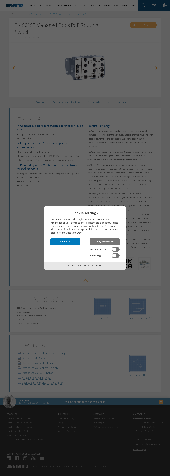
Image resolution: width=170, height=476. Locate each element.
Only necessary (105, 241)
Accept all (65, 241)
